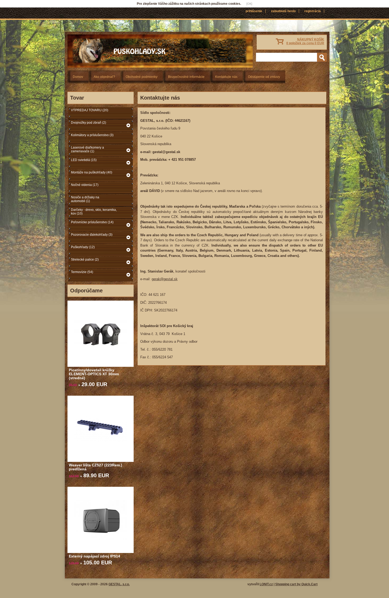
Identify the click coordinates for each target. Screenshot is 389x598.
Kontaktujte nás (226, 77)
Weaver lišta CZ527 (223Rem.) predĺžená (95, 467)
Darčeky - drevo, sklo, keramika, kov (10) (94, 211)
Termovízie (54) (82, 272)
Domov (78, 77)
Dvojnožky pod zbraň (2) (88, 122)
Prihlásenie (254, 11)
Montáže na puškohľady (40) (91, 172)
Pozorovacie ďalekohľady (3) (91, 234)
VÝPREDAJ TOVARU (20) (89, 110)
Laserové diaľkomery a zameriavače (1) (87, 149)
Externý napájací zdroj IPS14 (94, 556)
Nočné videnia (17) (84, 185)
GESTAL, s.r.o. (119, 584)
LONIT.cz (266, 584)
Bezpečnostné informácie (186, 77)
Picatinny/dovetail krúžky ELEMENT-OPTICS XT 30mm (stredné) (94, 374)
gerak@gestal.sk (165, 279)
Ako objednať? (104, 77)
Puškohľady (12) (83, 247)
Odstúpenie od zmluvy (264, 77)
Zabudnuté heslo (283, 11)
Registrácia (312, 11)
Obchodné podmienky (141, 77)
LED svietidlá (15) (84, 160)
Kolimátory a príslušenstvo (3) (92, 135)
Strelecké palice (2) (85, 259)
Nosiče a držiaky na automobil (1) (85, 199)
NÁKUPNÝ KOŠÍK (305, 41)
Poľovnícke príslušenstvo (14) (92, 222)
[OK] (249, 3)
